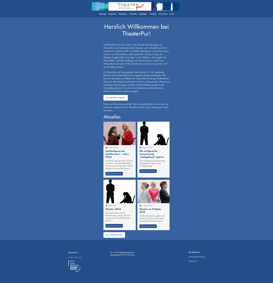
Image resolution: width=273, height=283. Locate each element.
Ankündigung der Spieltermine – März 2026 (117, 154)
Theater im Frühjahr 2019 (150, 210)
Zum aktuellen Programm (115, 97)
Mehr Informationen (114, 174)
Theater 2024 (113, 209)
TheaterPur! (73, 252)
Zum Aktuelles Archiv (114, 235)
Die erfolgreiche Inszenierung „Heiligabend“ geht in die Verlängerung (151, 155)
